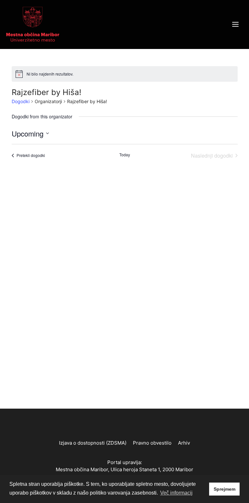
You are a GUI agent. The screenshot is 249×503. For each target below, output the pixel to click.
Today (124, 154)
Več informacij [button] (176, 493)
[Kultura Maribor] (32, 24)
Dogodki (21, 101)
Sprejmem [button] (224, 489)
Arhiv (184, 443)
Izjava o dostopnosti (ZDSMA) (92, 443)
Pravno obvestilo (152, 443)
